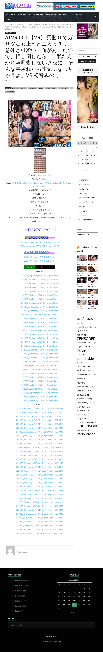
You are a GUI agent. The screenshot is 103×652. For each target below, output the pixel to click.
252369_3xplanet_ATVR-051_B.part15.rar (39, 385)
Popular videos (85, 211)
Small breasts (83, 410)
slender (81, 406)
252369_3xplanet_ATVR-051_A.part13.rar (39, 322)
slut (89, 406)
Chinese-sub (81, 342)
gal (84, 370)
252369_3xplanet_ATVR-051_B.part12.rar (39, 373)
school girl (89, 399)
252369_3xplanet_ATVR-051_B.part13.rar (39, 377)
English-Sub (84, 189)
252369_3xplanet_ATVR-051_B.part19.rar (39, 400)
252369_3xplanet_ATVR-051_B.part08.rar (39, 358)
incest (94, 375)
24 (78, 163)
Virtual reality (56, 183)
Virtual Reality (63, 88)
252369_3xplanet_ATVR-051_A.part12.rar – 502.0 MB (39, 451)
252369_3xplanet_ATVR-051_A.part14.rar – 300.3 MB (39, 459)
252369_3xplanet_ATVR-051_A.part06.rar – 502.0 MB (39, 428)
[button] (95, 16)
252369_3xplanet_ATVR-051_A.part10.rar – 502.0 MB (39, 443)
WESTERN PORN (86, 219)
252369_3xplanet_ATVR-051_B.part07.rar (39, 354)
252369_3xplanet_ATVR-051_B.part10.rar (39, 365)
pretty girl (83, 394)
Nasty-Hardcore (82, 387)
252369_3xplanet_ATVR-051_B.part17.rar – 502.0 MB (39, 525)
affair (79, 319)
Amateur (89, 318)
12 (85, 155)
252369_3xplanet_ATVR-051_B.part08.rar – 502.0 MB (39, 490)
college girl (92, 343)
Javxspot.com (20, 591)
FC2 (93, 366)
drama (40, 88)
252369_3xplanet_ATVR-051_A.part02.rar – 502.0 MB (39, 412)
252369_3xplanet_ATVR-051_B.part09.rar (39, 361)
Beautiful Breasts (82, 327)
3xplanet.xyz (20, 611)
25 (82, 163)
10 (78, 155)
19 (85, 159)
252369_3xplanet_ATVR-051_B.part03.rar (39, 338)
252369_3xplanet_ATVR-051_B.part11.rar (40, 369)
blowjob (82, 334)
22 (94, 159)
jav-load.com (20, 596)
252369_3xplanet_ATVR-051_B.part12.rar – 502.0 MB (39, 506)
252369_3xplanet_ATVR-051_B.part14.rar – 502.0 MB (39, 514)
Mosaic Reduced (86, 202)
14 (91, 155)
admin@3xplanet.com (52, 642)
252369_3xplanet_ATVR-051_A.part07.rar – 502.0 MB (39, 432)
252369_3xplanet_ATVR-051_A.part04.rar (39, 287)
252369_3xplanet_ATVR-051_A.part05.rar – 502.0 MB (39, 424)
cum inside (85, 358)
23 (96, 159)
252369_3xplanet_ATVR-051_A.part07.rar (39, 299)
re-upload (80, 398)
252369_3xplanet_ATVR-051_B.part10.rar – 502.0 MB (39, 498)
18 (82, 159)
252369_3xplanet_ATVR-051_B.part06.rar (39, 350)
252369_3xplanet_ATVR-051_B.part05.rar (39, 346)
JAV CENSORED (10, 24)
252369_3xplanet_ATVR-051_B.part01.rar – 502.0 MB (39, 463)
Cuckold (81, 354)
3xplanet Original (22, 581)
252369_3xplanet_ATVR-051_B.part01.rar (39, 330)
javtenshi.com (20, 601)
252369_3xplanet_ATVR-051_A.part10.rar (39, 311)
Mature (81, 382)
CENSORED (32, 88)
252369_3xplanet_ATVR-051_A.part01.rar (39, 275)
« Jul (86, 170)
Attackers (15, 88)
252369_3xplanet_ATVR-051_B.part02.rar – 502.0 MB (39, 467)
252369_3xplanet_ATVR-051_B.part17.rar (39, 393)
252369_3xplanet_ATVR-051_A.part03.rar (39, 283)
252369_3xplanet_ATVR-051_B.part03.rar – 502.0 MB (39, 471)
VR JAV (82, 215)
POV (89, 390)
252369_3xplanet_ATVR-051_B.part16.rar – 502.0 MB (39, 521)
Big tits (23, 88)
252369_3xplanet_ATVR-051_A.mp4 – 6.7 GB (39, 242)
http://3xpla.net (22, 552)
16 (96, 155)
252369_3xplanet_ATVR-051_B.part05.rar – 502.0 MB (39, 479)
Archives (80, 229)
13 (88, 155)
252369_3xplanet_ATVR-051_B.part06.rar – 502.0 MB (39, 483)
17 (78, 159)
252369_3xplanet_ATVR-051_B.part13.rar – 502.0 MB (39, 510)
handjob (90, 370)
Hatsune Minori (51, 88)
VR (71, 88)
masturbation (82, 379)
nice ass (93, 387)
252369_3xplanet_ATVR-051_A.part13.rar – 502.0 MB (39, 455)
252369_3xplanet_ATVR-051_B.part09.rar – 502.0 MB (39, 494)
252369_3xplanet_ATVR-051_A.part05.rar (39, 291)
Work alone (10, 92)
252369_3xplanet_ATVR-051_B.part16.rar (39, 389)
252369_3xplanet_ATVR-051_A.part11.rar (40, 314)
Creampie (84, 350)
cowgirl (87, 346)
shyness (92, 403)
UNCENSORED (89, 426)
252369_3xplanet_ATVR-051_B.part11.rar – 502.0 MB (39, 502)
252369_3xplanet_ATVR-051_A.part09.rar (39, 307)
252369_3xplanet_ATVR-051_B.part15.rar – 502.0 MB (39, 518)
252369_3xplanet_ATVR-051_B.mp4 (40, 261)
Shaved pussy (82, 402)
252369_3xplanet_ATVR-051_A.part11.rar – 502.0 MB (39, 447)
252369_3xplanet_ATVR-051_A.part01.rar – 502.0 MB (39, 408)
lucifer (20, 548)
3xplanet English (21, 586)
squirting (81, 414)
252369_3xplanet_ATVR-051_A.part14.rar (39, 326)
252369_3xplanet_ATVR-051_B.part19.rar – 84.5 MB (39, 533)
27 (88, 163)
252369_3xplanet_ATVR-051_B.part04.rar (39, 342)
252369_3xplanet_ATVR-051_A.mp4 (40, 257)
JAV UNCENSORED (87, 197)
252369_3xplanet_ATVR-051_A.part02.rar (39, 279)
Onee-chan (81, 390)
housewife (83, 374)
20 (88, 159)
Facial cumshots (83, 366)
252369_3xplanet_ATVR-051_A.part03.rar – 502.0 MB (39, 416)
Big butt (93, 327)
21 (91, 159)
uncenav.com (20, 606)
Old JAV (82, 206)
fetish (79, 370)
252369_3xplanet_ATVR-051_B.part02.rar (39, 334)
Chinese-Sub (84, 184)
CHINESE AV (84, 180)
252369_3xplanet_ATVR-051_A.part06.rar (39, 295)
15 (94, 155)
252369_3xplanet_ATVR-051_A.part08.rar (39, 303)
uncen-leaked (86, 422)
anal (78, 323)
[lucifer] (10, 550)
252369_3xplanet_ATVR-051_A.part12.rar (39, 318)
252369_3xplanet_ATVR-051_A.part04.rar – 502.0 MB (39, 420)
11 (82, 155)
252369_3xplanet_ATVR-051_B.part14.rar (39, 381)
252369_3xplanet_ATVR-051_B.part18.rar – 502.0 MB (39, 529)
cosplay (79, 347)
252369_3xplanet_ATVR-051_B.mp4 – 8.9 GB (39, 246)
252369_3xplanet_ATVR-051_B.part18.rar (39, 396)
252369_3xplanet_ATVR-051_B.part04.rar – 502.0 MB (39, 475)
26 (85, 163)
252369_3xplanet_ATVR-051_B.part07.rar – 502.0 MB (39, 486)
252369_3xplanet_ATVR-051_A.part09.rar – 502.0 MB (39, 439)
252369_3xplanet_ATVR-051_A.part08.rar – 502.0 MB (39, 436)
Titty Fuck (81, 418)
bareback (84, 323)
